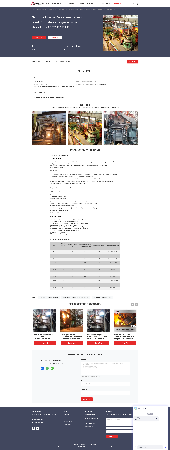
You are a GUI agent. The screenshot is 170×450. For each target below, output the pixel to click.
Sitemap (76, 444)
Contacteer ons (67, 424)
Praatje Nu (55, 37)
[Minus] (166, 408)
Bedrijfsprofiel (67, 414)
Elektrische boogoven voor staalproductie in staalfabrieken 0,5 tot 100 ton (45, 337)
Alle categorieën (89, 426)
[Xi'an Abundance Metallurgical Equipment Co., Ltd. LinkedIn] (37, 428)
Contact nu (86, 399)
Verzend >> (112, 436)
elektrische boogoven (50, 9)
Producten (40, 9)
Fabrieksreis (67, 418)
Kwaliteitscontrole (68, 421)
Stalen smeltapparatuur (90, 414)
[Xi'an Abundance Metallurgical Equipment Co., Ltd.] (37, 3)
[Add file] (135, 447)
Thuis (33, 9)
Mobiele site (84, 444)
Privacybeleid (93, 444)
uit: (82, 380)
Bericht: (83, 359)
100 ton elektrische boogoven (102, 297)
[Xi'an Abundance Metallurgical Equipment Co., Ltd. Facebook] (33, 428)
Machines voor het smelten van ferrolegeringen (91, 419)
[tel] (57, 368)
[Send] (165, 447)
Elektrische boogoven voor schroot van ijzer (75, 297)
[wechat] (52, 368)
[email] (42, 368)
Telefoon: (84, 389)
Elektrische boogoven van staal (49, 297)
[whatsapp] (47, 368)
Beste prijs (39, 37)
